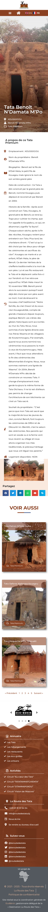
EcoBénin (10, 903)
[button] (10, 13)
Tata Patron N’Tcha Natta (17, 526)
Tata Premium (15, 126)
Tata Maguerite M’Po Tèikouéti (20, 641)
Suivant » (38, 693)
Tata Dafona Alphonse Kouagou (21, 583)
